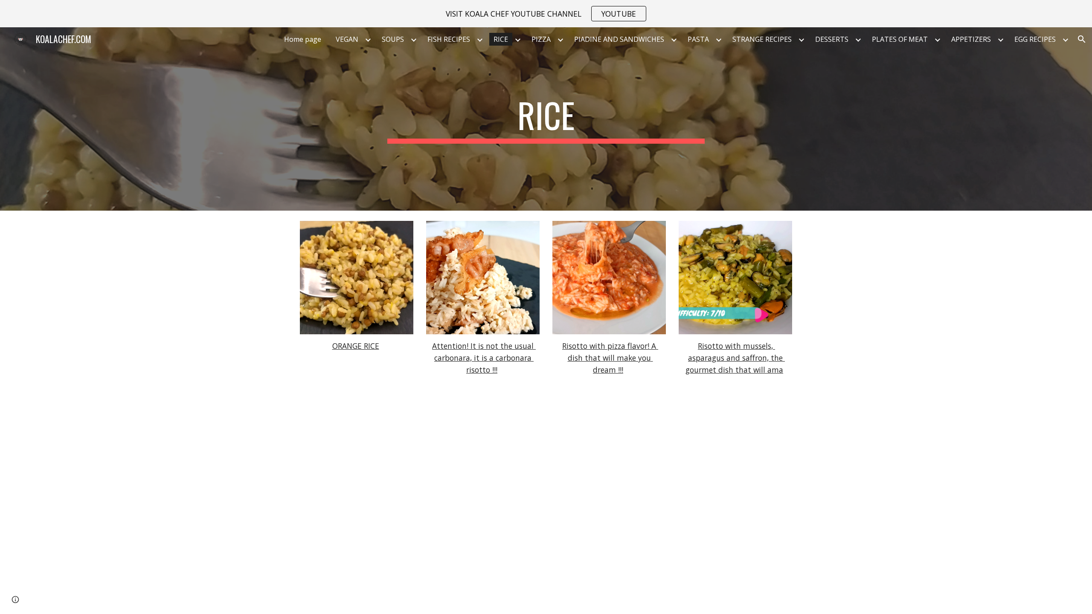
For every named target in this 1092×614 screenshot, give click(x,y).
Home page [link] (302, 39)
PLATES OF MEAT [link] (900, 39)
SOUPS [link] (393, 39)
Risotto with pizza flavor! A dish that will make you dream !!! (610, 357)
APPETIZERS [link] (971, 39)
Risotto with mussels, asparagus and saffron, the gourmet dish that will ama (735, 357)
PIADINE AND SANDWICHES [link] (619, 39)
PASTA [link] (698, 39)
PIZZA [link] (541, 39)
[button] (1082, 39)
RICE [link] (501, 39)
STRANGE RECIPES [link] (762, 39)
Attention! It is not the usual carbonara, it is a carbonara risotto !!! (484, 357)
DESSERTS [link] (831, 39)
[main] (546, 119)
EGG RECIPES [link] (1035, 39)
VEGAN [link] (347, 39)
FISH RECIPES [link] (448, 39)
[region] (546, 13)
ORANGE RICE (355, 346)
